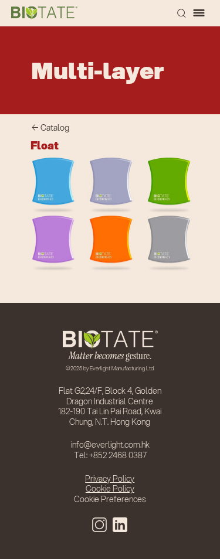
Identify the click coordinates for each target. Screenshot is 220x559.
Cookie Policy (110, 489)
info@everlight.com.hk (110, 445)
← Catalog (50, 128)
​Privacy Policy (109, 479)
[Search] (181, 12)
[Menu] (199, 13)
